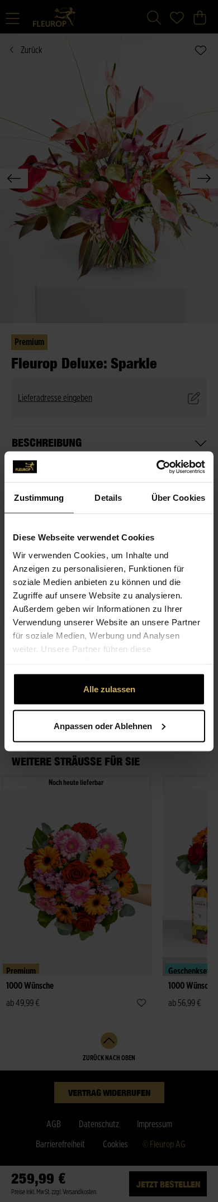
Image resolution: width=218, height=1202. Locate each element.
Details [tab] (108, 497)
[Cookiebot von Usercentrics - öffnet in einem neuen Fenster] (156, 466)
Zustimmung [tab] (39, 497)
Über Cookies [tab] (178, 497)
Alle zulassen (109, 689)
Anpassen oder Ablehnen (103, 725)
